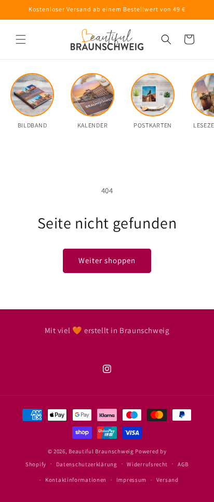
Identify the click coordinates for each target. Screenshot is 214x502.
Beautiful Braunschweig (101, 451)
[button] (20, 39)
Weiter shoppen (107, 260)
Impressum (131, 479)
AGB (183, 464)
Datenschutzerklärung (86, 464)
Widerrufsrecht (147, 464)
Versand (167, 479)
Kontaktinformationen (75, 479)
